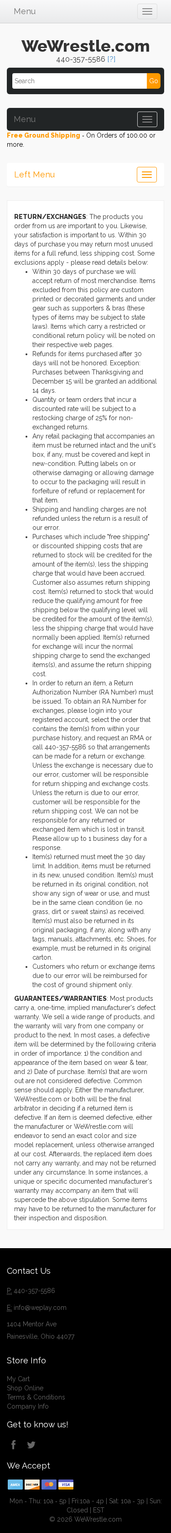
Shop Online (25, 1388)
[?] (111, 59)
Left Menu (34, 174)
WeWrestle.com (85, 45)
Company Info (28, 1406)
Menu (25, 11)
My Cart (18, 1379)
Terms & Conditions (36, 1397)
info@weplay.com (40, 1307)
